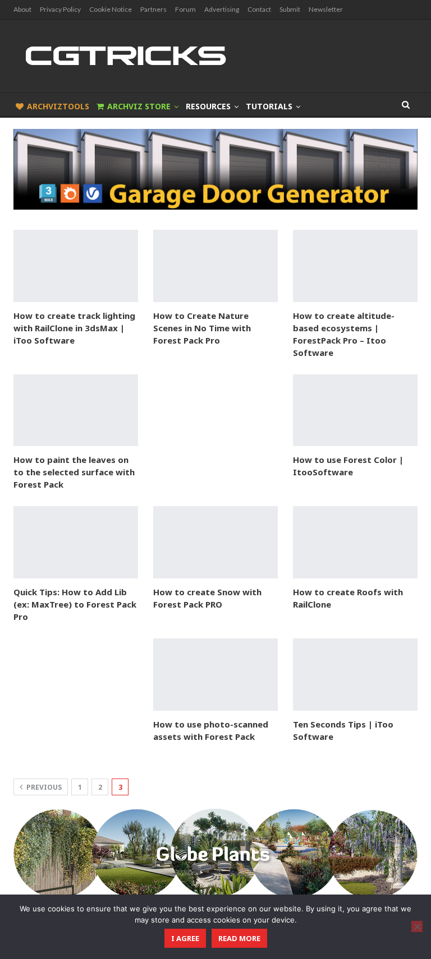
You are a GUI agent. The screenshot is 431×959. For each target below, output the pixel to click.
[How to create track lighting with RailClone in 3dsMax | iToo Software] (75, 266)
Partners (153, 9)
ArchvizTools (58, 106)
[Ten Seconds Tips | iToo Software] (355, 674)
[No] (417, 926)
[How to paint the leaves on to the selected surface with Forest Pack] (75, 410)
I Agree (185, 938)
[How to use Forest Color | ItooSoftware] (355, 410)
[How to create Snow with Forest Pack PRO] (215, 542)
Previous (43, 787)
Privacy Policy (60, 9)
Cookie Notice (110, 9)
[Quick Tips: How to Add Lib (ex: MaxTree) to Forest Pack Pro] (75, 542)
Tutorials (269, 106)
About (22, 9)
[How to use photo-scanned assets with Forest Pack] (215, 674)
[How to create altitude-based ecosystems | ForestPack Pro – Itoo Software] (355, 266)
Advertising (221, 9)
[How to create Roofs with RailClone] (355, 542)
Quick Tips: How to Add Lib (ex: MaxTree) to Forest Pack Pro (74, 604)
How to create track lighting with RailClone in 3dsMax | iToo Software (74, 328)
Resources (208, 106)
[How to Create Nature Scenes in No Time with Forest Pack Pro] (215, 266)
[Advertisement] (215, 430)
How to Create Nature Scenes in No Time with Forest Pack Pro (202, 328)
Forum (185, 9)
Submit (289, 9)
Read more (239, 938)
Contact (259, 9)
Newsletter (326, 9)
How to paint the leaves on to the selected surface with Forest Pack (74, 472)
